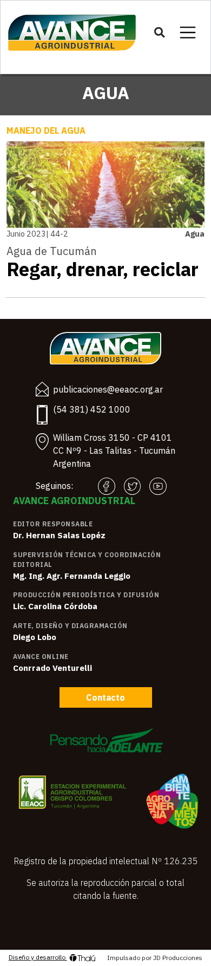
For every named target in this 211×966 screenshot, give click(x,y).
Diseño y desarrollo (38, 957)
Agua (195, 234)
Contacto (105, 697)
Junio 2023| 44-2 (37, 234)
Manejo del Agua (45, 130)
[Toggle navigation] (188, 32)
